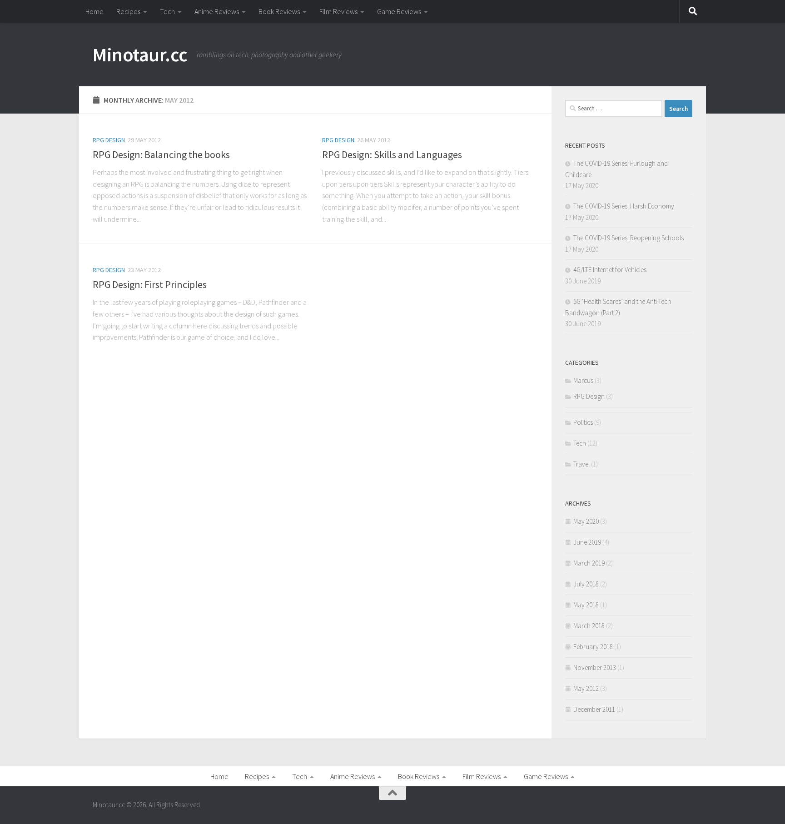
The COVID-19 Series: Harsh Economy (623, 206)
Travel (581, 464)
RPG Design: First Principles (150, 284)
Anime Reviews (216, 11)
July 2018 (586, 584)
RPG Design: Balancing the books (161, 154)
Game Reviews (399, 11)
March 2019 (589, 563)
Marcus (583, 380)
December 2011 (594, 709)
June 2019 (587, 542)
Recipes (128, 11)
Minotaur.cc (140, 54)
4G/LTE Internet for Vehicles (609, 269)
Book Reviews (279, 11)
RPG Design (109, 140)
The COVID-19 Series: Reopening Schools (628, 237)
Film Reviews (338, 11)
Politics (583, 422)
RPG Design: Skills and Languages (392, 154)
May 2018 (586, 605)
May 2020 (586, 521)
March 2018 (589, 625)
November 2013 (594, 667)
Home (94, 11)
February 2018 (593, 646)
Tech (167, 11)
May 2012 (586, 688)
